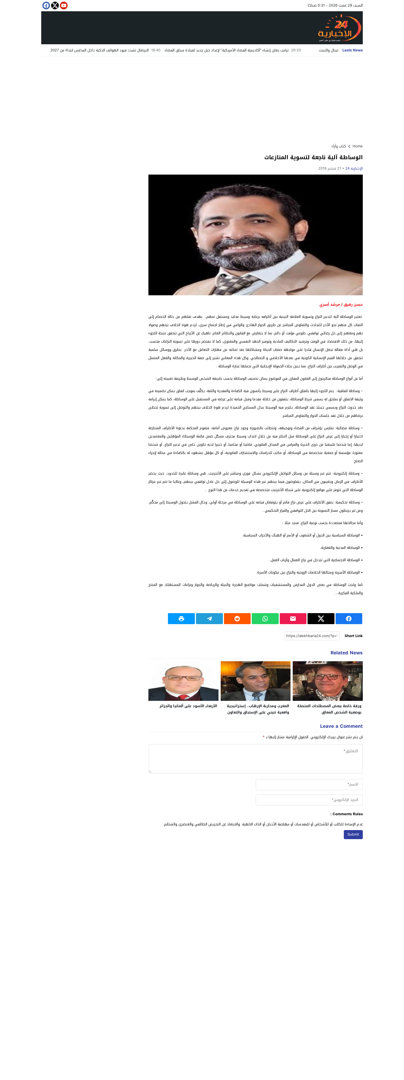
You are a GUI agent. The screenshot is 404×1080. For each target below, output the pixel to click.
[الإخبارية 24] (202, 28)
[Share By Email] (293, 618)
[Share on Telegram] (209, 618)
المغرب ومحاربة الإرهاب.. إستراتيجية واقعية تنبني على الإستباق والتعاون (258, 709)
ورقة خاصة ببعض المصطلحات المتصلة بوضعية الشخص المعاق (329, 709)
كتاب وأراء (338, 146)
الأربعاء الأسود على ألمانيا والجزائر (188, 705)
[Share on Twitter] (321, 618)
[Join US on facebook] (45, 5)
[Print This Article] (181, 618)
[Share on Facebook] (349, 618)
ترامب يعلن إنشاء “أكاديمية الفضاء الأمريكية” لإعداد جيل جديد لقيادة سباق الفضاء (257, 50)
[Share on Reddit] (237, 618)
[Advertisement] (202, 97)
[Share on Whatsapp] (265, 618)
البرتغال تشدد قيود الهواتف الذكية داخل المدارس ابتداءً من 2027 (129, 50)
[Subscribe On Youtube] (63, 5)
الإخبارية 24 (354, 168)
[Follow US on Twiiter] (54, 5)
